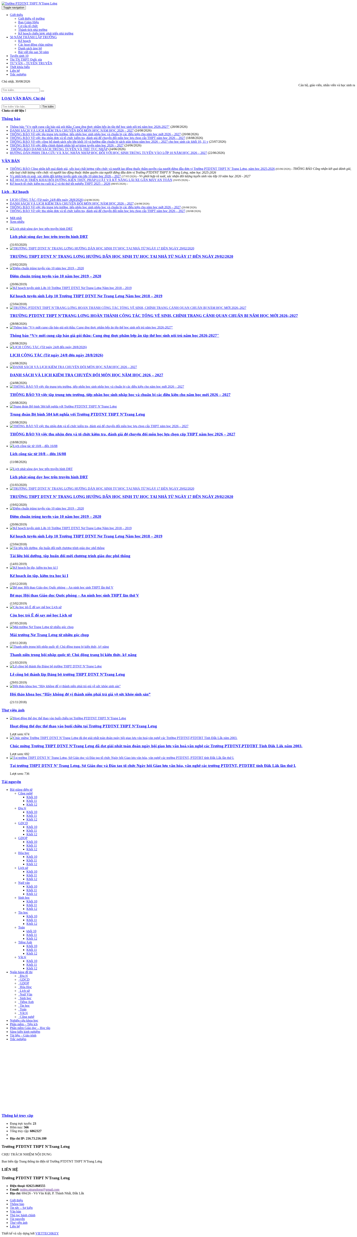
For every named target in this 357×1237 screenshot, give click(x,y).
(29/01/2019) (18, 682)
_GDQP (23, 983)
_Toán (22, 1009)
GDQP (22, 838)
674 (26, 734)
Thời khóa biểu (20, 67)
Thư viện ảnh (13, 710)
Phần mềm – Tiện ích (24, 1024)
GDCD (23, 823)
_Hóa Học (25, 987)
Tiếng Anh (25, 942)
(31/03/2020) (18, 244)
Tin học (23, 912)
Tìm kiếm (48, 106)
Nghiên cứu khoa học (24, 1020)
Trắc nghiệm (18, 74)
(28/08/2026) (178, 126)
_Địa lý (23, 976)
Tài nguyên (11, 782)
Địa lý (22, 808)
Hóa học (23, 853)
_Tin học (24, 1005)
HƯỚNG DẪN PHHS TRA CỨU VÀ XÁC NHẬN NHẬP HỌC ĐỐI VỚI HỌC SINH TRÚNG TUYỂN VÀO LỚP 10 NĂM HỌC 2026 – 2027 (108, 153)
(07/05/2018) (18, 623)
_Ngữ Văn (25, 994)
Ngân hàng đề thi (21, 972)
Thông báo (11, 118)
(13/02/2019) (18, 603)
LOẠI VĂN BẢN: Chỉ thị (23, 98)
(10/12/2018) (18, 584)
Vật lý (22, 957)
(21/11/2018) (18, 702)
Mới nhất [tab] (16, 218)
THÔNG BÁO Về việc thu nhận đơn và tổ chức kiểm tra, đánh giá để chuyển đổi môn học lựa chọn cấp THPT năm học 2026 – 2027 (97, 138)
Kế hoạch (24, 41)
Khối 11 (31, 801)
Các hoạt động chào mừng (35, 44)
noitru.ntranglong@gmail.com (39, 1189)
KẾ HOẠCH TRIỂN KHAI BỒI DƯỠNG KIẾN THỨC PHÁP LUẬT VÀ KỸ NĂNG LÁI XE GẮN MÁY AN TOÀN (91, 180)
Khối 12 (31, 804)
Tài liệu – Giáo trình (23, 1035)
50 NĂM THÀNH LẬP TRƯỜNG (33, 37)
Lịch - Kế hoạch (15, 192)
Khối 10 (31, 797)
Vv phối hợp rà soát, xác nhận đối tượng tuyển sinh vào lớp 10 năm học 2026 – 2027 (65, 176)
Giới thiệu (16, 15)
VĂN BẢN (11, 161)
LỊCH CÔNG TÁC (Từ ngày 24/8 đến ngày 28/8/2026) (46, 200)
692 (26, 754)
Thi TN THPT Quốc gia (26, 59)
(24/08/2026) (142, 130)
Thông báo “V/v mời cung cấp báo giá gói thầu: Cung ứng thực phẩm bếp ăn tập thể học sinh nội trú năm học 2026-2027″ (90, 126)
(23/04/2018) (18, 304)
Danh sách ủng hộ (30, 48)
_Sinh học (24, 998)
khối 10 (31, 931)
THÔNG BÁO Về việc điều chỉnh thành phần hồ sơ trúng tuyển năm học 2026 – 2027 (67, 145)
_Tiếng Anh (26, 1002)
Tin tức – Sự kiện (21, 1207)
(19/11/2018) (18, 643)
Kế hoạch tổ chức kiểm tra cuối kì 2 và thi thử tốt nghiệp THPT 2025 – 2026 (60, 183)
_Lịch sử (24, 990)
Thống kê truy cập (17, 1115)
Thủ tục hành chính (22, 1215)
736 (26, 773)
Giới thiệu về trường (31, 18)
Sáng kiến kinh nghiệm (25, 1031)
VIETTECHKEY (47, 1233)
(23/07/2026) (217, 141)
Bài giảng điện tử (21, 789)
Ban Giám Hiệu (28, 22)
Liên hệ (15, 70)
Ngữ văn (24, 882)
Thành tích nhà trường (32, 29)
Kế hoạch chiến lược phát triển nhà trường (45, 33)
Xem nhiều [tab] (17, 221)
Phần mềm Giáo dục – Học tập (30, 1028)
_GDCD (24, 979)
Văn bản (15, 1211)
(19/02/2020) (18, 264)
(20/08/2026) (190, 134)
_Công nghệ (26, 1017)
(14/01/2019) (18, 564)
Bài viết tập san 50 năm (33, 52)
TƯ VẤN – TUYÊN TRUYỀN (31, 63)
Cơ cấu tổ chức (28, 26)
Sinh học (24, 897)
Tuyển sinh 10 (19, 56)
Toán (21, 927)
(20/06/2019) (18, 284)
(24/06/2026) (132, 145)
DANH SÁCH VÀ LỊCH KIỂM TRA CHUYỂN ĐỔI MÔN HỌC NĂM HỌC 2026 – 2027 (72, 130)
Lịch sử (23, 868)
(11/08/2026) (18, 462)
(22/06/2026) (216, 153)
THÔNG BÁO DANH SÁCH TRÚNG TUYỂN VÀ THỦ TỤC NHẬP (59, 149)
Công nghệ (25, 793)
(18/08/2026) (194, 138)
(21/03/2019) (18, 662)
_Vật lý (23, 1013)
